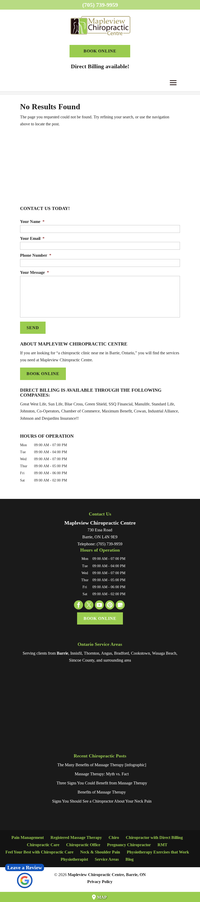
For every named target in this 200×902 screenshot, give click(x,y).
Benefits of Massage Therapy (102, 792)
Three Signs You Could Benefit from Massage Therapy (102, 783)
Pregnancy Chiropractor (129, 845)
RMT (162, 845)
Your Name (32, 221)
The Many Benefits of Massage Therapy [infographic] (101, 765)
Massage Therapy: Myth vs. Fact (102, 774)
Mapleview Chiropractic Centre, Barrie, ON (107, 874)
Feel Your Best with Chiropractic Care (39, 852)
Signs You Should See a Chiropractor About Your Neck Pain (102, 801)
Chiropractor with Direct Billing (154, 837)
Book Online (100, 51)
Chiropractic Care (43, 845)
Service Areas (107, 859)
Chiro (114, 837)
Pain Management (27, 837)
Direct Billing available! (100, 66)
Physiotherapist (74, 859)
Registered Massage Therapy (76, 837)
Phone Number (35, 255)
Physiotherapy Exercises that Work (158, 852)
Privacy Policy (100, 881)
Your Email (32, 238)
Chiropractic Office (83, 845)
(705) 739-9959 (100, 5)
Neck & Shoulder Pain (100, 852)
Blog (130, 859)
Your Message (34, 272)
